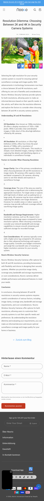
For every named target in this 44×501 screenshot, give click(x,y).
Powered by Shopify (31, 496)
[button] (4, 9)
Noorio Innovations (18, 496)
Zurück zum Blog (23, 340)
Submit (34, 423)
